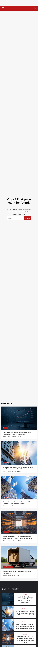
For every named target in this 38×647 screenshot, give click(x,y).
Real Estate (6, 462)
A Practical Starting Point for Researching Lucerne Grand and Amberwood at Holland (25, 613)
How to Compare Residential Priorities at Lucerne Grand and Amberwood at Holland (25, 626)
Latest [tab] (6, 589)
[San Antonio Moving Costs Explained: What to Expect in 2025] (19, 557)
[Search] (35, 8)
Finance (5, 427)
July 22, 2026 (16, 575)
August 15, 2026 (17, 471)
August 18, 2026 (17, 436)
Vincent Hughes (7, 436)
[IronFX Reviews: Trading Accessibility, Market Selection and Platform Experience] (19, 418)
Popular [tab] (15, 589)
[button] (3, 8)
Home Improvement (8, 566)
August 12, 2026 (17, 540)
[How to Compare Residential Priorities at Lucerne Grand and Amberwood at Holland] (19, 487)
